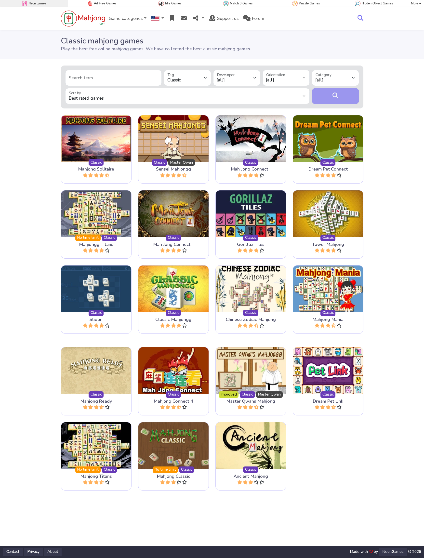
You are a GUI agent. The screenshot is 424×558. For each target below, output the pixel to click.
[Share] (198, 18)
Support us (227, 18)
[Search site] (360, 18)
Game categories (126, 18)
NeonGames (393, 551)
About (52, 551)
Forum (257, 18)
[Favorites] (172, 18)
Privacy (33, 551)
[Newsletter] (184, 18)
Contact (12, 551)
